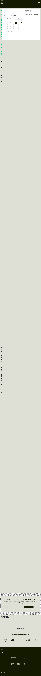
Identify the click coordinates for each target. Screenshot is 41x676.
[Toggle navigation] (39, 2)
